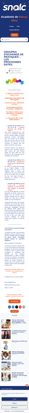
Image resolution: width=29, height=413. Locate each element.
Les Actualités (11, 72)
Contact (11, 26)
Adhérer (14, 35)
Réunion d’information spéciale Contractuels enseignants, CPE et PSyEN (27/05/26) (19, 375)
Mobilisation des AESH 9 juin (19, 341)
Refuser (15, 403)
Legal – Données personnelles (17, 411)
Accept (14, 399)
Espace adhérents (14, 30)
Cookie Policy (7, 411)
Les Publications (19, 72)
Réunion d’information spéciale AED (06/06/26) (18, 352)
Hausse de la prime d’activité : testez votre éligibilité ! (18, 364)
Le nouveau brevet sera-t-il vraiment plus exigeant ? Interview (19, 332)
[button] (9, 307)
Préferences (14, 407)
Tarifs (18, 26)
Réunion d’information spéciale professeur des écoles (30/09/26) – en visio (19, 321)
